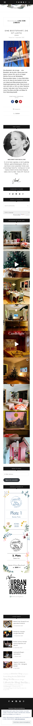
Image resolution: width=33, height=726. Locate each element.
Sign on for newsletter (11, 480)
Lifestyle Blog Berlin (15, 682)
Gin (9, 674)
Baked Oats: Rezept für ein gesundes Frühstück (21, 622)
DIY (8, 689)
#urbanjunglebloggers (8, 688)
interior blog (16, 673)
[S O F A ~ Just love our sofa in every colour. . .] (16, 397)
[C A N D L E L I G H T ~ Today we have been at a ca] (16, 344)
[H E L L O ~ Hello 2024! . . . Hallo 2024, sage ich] (16, 238)
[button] (12, 101)
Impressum (11, 708)
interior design (19, 679)
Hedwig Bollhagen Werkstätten (18, 653)
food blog (6, 674)
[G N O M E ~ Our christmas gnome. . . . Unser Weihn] (16, 264)
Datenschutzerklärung (19, 708)
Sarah (17, 113)
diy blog (18, 686)
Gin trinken (21, 688)
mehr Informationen (20, 719)
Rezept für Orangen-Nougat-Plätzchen (19, 632)
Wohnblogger (7, 686)
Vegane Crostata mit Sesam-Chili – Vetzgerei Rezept (20, 664)
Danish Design (17, 685)
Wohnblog (10, 685)
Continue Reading (16, 96)
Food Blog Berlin (10, 676)
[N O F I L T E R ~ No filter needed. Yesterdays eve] (16, 424)
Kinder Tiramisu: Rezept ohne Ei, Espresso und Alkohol (20, 643)
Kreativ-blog (16, 688)
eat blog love (25, 674)
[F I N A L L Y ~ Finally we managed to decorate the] (16, 370)
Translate (27, 215)
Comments (16, 109)
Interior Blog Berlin (14, 678)
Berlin (21, 685)
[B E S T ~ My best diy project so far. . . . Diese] (16, 450)
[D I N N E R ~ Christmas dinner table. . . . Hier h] (16, 291)
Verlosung (14, 686)
